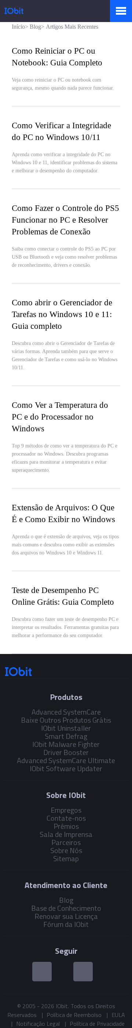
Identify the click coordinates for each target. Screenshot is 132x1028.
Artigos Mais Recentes (72, 27)
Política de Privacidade (97, 1023)
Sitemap (66, 858)
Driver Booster (66, 752)
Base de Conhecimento (66, 908)
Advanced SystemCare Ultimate (66, 760)
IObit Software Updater (66, 768)
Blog (35, 27)
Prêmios (66, 826)
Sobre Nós (66, 850)
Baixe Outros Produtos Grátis (66, 720)
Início (18, 27)
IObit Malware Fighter (66, 744)
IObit (14, 11)
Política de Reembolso (74, 1014)
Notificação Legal (38, 1023)
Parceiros (66, 842)
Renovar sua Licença (66, 916)
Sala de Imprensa (66, 834)
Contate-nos (66, 818)
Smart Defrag (66, 736)
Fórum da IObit (66, 924)
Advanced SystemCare (66, 712)
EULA (118, 1014)
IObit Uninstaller (66, 728)
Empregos (66, 810)
